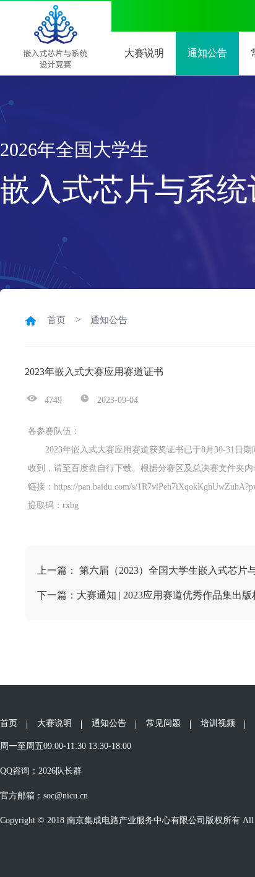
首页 (8, 723)
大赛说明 (54, 723)
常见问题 (163, 723)
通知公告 (207, 53)
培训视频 (218, 723)
